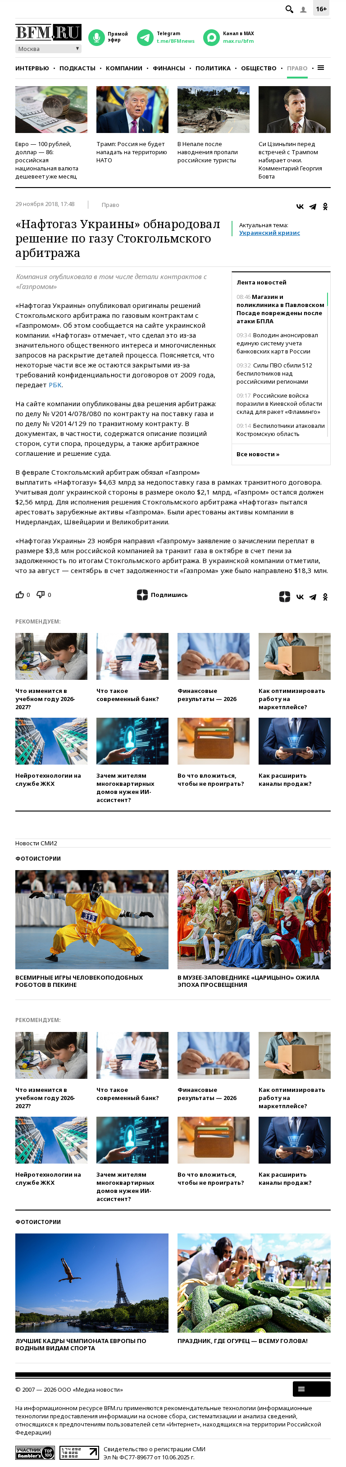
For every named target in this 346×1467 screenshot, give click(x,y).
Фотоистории (38, 858)
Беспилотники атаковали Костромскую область (281, 430)
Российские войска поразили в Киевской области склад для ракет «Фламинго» (279, 403)
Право (297, 68)
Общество (259, 68)
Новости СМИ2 (36, 843)
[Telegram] (312, 206)
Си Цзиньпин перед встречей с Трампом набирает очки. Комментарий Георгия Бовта (290, 160)
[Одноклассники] (325, 206)
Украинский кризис (269, 232)
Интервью (32, 68)
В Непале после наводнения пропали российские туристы (208, 152)
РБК (55, 384)
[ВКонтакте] (300, 206)
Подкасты (77, 68)
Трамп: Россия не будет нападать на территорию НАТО (131, 152)
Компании (124, 68)
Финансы (169, 68)
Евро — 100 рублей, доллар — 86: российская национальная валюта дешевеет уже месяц (46, 160)
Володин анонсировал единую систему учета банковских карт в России (277, 343)
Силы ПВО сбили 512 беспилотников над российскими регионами (274, 373)
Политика (213, 68)
